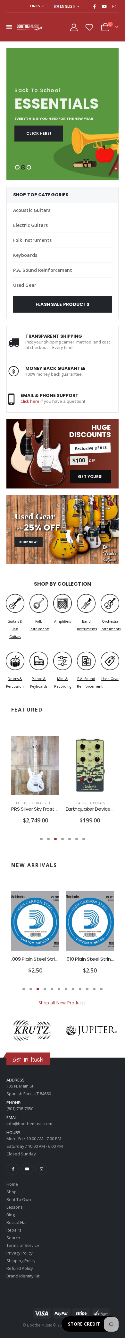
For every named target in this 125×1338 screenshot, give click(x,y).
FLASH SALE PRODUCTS (62, 304)
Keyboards (25, 255)
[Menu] (9, 27)
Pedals (99, 803)
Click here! (38, 133)
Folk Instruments (32, 240)
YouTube (27, 1169)
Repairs (13, 1230)
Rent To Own (18, 1199)
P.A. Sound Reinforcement (42, 270)
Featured (55, 803)
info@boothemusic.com (29, 1123)
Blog (10, 1215)
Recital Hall (17, 1222)
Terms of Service (22, 1245)
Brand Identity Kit (22, 1276)
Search (13, 1237)
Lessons (14, 1207)
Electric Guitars (30, 225)
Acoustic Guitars (32, 210)
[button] (17, 167)
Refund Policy (19, 1268)
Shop (11, 1192)
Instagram (41, 1169)
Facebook (13, 1169)
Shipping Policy (21, 1260)
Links (35, 6)
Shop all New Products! (62, 1003)
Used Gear (24, 285)
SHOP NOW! (28, 542)
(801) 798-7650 (19, 1108)
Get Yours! (90, 476)
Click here (30, 401)
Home (12, 1184)
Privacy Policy (19, 1253)
